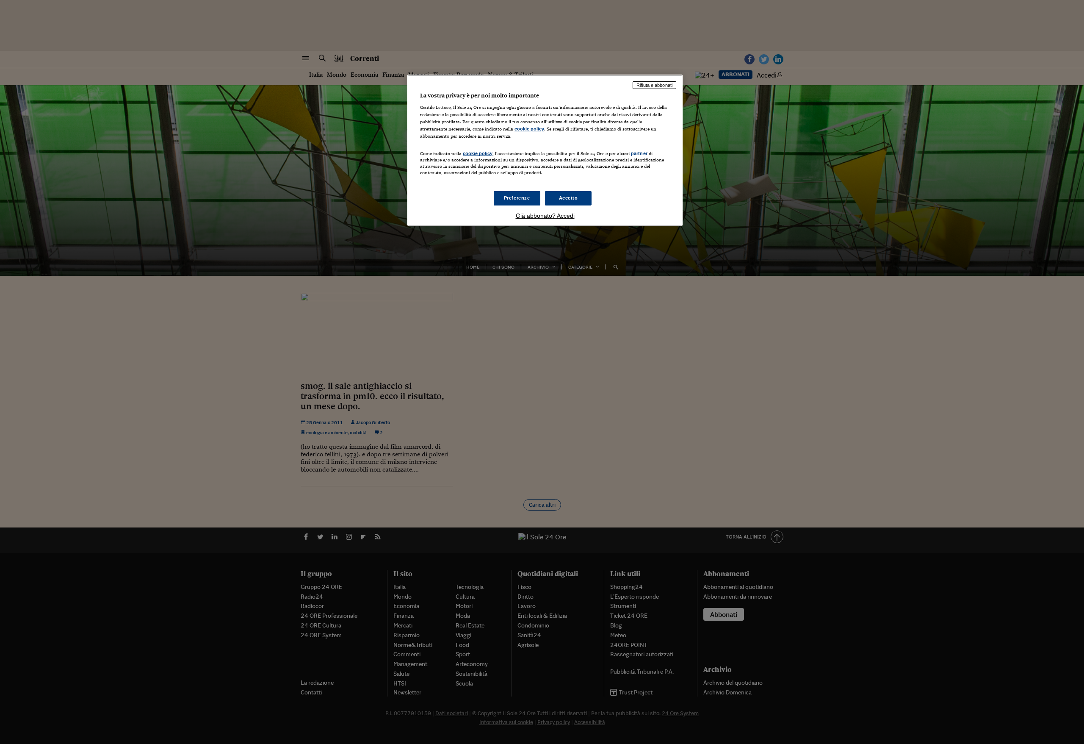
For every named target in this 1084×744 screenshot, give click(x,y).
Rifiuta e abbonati (654, 85)
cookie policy (529, 128)
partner (639, 153)
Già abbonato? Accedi (545, 215)
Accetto (568, 197)
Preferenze (517, 197)
